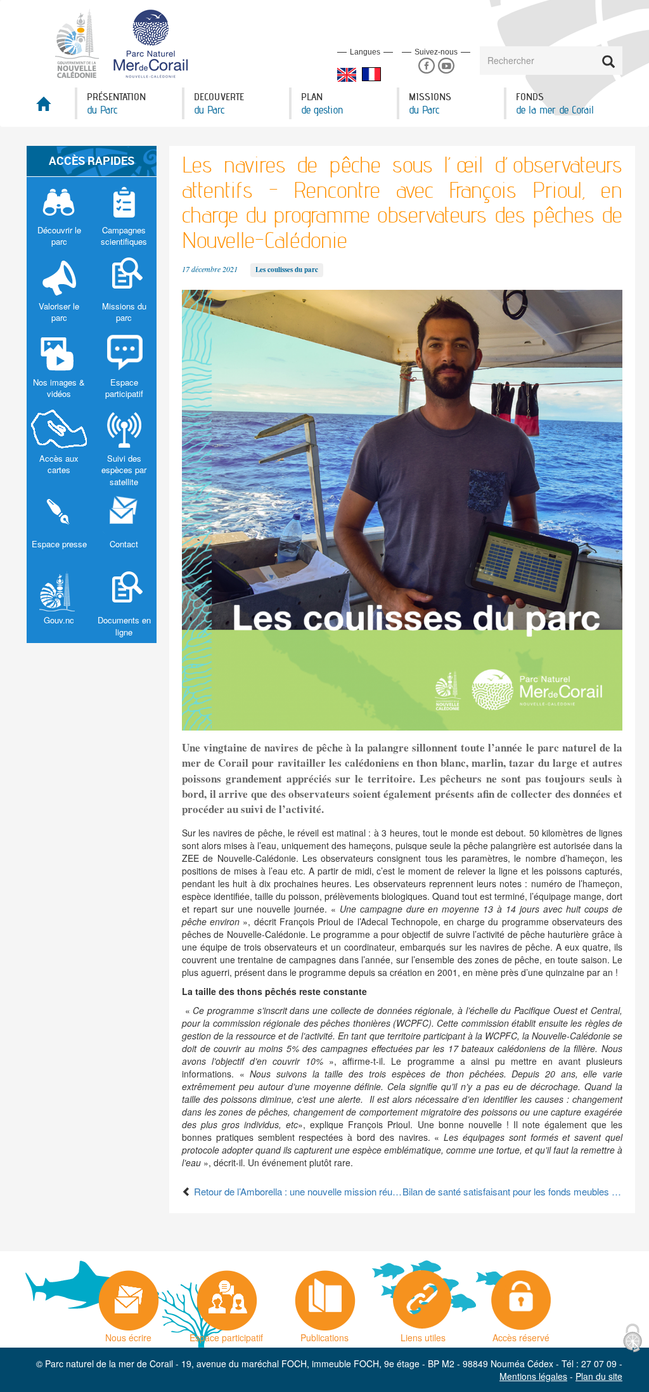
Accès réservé (520, 1334)
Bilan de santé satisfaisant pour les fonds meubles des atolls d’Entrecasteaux (512, 1191)
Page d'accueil (51, 107)
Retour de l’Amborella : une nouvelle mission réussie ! (296, 1191)
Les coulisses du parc (286, 269)
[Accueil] (129, 42)
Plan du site (598, 1376)
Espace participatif (226, 1334)
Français (371, 74)
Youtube (445, 66)
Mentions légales (533, 1376)
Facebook (426, 66)
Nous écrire (128, 1334)
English (346, 75)
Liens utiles (423, 1334)
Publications (324, 1334)
